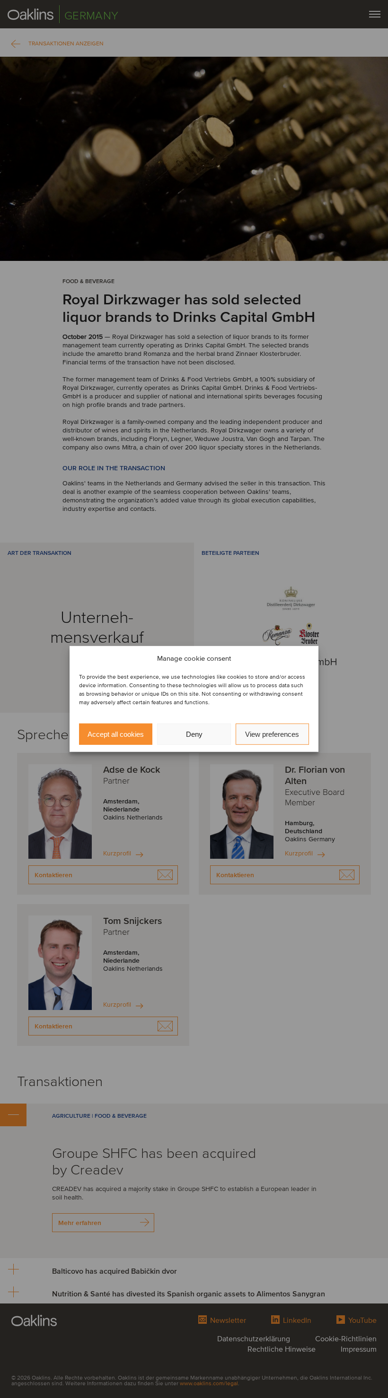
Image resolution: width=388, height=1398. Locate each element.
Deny (194, 734)
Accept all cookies (116, 734)
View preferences (272, 734)
